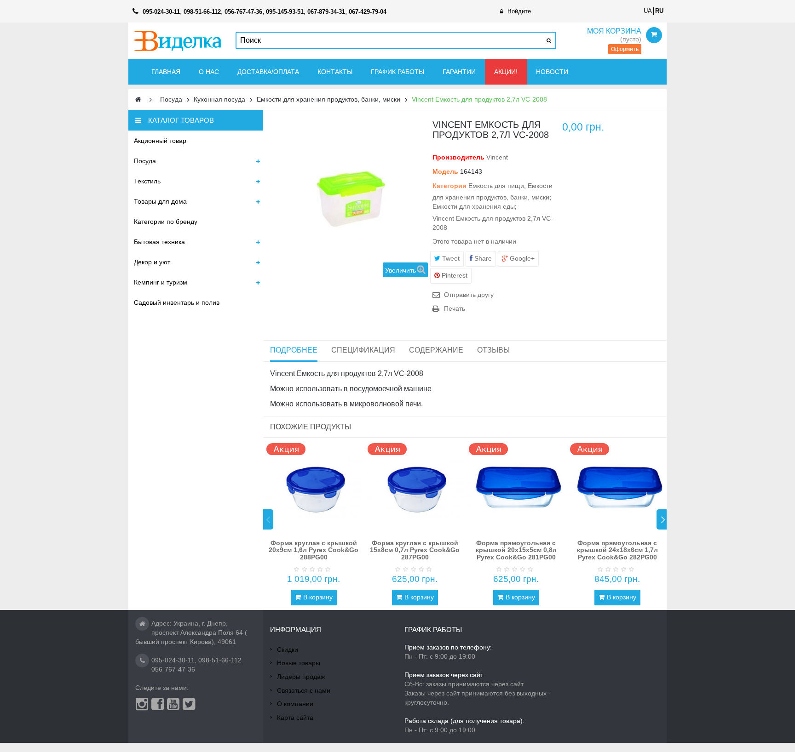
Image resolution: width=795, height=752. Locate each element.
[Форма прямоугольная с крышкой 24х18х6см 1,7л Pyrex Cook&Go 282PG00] (617, 486)
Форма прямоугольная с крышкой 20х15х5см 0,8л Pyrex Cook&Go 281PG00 (516, 550)
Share (482, 258)
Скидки (287, 649)
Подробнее (293, 350)
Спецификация (363, 350)
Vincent (497, 157)
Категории (449, 185)
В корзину (318, 597)
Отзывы (493, 350)
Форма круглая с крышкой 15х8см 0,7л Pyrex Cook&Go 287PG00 (415, 550)
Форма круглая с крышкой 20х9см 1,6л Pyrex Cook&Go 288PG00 (313, 550)
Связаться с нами (303, 690)
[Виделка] (177, 41)
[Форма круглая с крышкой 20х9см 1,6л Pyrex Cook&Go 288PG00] (314, 486)
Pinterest (453, 275)
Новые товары (298, 663)
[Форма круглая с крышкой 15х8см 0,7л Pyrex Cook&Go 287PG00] (415, 486)
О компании (295, 703)
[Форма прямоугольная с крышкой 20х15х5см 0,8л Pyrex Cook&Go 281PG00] (516, 486)
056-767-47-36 (173, 669)
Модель (445, 171)
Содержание (436, 350)
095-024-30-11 (173, 660)
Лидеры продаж (301, 676)
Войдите (519, 11)
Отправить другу (469, 294)
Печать (454, 308)
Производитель (458, 157)
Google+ (521, 258)
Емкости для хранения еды (473, 206)
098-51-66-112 (220, 660)
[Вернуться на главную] (138, 99)
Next (662, 519)
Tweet (450, 258)
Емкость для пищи (496, 185)
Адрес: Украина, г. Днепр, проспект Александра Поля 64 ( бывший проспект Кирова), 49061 (191, 632)
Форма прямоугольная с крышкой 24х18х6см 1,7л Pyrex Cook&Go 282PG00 (617, 550)
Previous (268, 519)
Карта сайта (295, 717)
